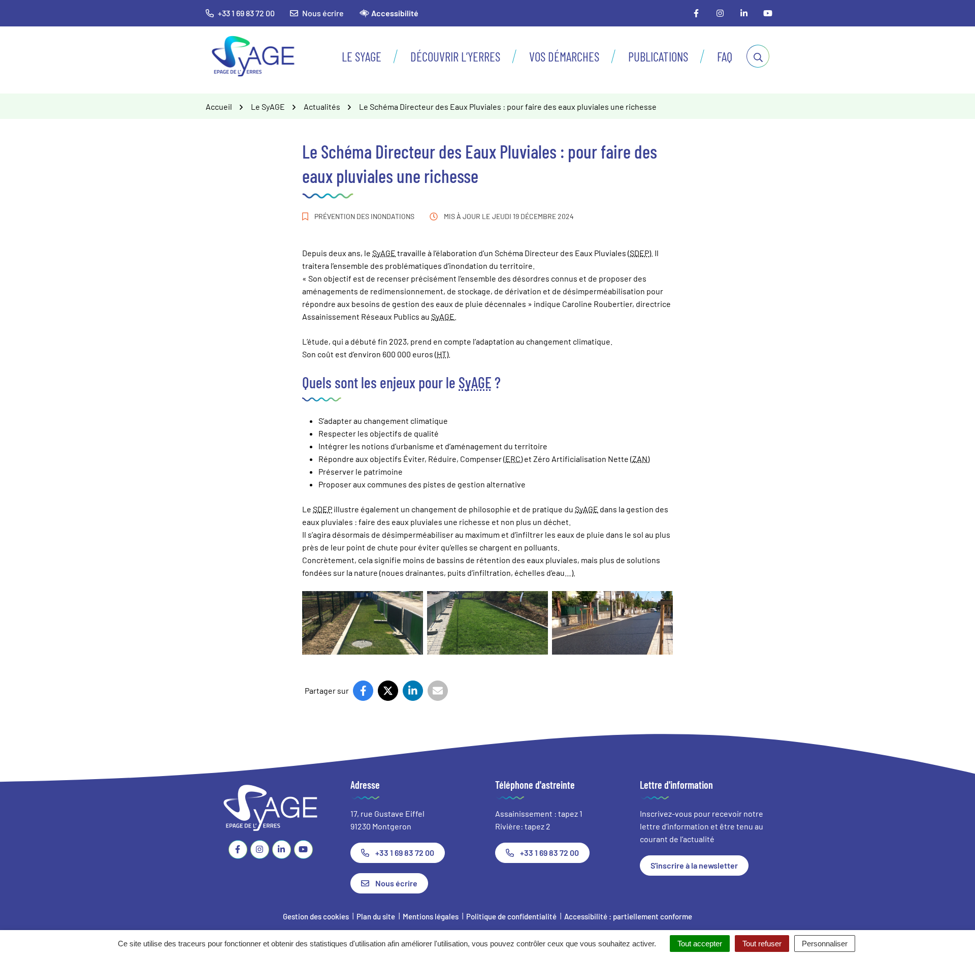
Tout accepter (699, 943)
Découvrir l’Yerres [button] (455, 56)
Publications (658, 56)
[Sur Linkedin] (413, 691)
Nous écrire (323, 13)
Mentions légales (431, 916)
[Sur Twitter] (388, 691)
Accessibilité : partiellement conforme (628, 916)
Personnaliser (825, 943)
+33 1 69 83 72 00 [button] (246, 13)
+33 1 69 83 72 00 (404, 852)
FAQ (724, 56)
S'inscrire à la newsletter (694, 865)
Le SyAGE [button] (361, 56)
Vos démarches (564, 56)
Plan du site (375, 916)
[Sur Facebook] (363, 691)
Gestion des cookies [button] (316, 916)
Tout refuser (762, 943)
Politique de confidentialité (511, 916)
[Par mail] (438, 691)
